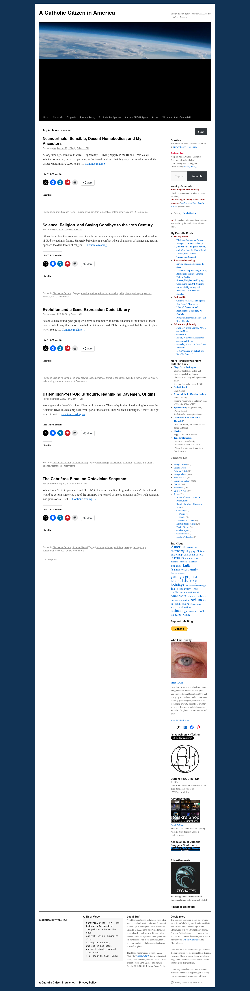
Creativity (180, 510)
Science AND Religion (136, 117)
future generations (178, 573)
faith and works (179, 569)
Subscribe (197, 176)
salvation (184, 600)
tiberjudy (178, 431)
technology (179, 610)
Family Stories (189, 213)
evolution (89, 211)
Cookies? (193, 146)
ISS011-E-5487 (142, 956)
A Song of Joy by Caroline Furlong (190, 394)
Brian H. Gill (83, 148)
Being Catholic (180, 474)
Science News (68, 211)
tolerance (56, 465)
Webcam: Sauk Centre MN (177, 117)
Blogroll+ (71, 117)
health (176, 581)
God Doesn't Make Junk (187, 303)
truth (201, 611)
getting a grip (139, 462)
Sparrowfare (180, 407)
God (195, 577)
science (129, 211)
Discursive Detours (62, 293)
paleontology (118, 211)
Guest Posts (181, 533)
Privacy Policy (87, 117)
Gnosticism (181, 334)
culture (93, 293)
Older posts (50, 559)
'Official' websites (190, 939)
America (85, 293)
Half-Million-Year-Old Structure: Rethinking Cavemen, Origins (99, 394)
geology (128, 547)
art (196, 547)
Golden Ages (182, 530)
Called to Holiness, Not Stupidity (190, 300)
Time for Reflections (183, 437)
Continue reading (97, 163)
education (103, 293)
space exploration (181, 607)
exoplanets (176, 565)
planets (191, 596)
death (196, 558)
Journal (56, 211)
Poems (182, 513)
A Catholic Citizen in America (77, 12)
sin (52, 296)
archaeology (102, 462)
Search (201, 131)
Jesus (174, 588)
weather (176, 614)
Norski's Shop (177, 825)
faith (122, 293)
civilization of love (193, 554)
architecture (116, 462)
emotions (184, 561)
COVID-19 (177, 558)
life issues (185, 588)
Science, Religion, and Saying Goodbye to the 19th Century (98, 224)
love (195, 588)
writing (186, 614)
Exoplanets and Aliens (186, 523)
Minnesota (178, 595)
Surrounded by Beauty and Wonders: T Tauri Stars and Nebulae (188, 290)
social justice (182, 603)
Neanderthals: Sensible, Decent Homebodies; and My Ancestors (92, 141)
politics (201, 595)
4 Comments (141, 211)
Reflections (178, 487)
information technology (196, 585)
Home (46, 117)
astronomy (177, 550)
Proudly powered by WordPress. (188, 982)
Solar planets (196, 603)
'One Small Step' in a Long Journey (191, 270)
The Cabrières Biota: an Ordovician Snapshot (84, 478)
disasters (174, 561)
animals (110, 377)
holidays (177, 584)
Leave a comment (75, 550)
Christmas (201, 551)
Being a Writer (180, 467)
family (98, 211)
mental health (191, 592)
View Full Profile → (180, 720)
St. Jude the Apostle (110, 117)
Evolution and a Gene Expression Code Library (86, 309)
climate (109, 547)
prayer (174, 600)
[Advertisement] (125, 86)
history (128, 293)
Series (176, 493)
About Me (58, 117)
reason (147, 293)
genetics (106, 211)
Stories (155, 117)
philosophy (137, 293)
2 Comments (62, 296)
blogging (190, 551)
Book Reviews (180, 477)
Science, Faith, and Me (186, 253)
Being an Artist (180, 470)
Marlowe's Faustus (184, 536)
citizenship (176, 554)
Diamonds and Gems (185, 520)
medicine (177, 592)
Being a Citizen (180, 464)
